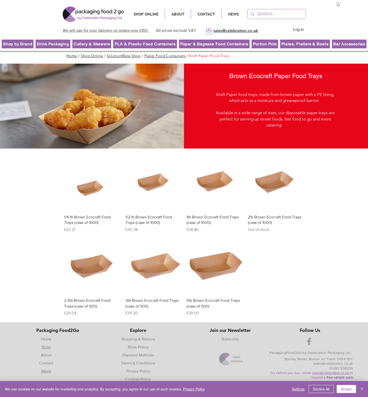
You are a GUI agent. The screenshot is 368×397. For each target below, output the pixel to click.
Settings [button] (298, 388)
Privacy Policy (138, 371)
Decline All (321, 388)
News (46, 371)
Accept (346, 388)
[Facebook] (309, 341)
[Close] (362, 389)
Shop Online (92, 55)
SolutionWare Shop (123, 55)
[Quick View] (92, 182)
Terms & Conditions (138, 363)
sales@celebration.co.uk (333, 363)
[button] (338, 4)
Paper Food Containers (164, 55)
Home (71, 55)
